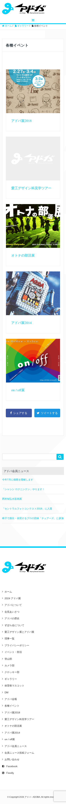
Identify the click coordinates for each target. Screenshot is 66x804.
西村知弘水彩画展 (12, 498)
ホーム (8, 591)
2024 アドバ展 (13, 598)
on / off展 (18, 390)
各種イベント (12, 705)
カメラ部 (9, 665)
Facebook (11, 766)
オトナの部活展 (23, 255)
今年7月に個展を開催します (17, 479)
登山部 (8, 658)
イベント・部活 (13, 652)
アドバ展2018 (21, 120)
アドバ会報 (11, 699)
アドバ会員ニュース (16, 746)
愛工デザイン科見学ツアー (31, 188)
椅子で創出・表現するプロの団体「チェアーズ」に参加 (33, 518)
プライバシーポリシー (17, 645)
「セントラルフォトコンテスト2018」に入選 (27, 508)
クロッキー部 (12, 672)
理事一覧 (9, 638)
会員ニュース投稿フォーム (19, 752)
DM (6, 692)
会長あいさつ (12, 611)
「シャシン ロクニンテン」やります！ (23, 489)
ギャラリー (11, 679)
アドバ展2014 (21, 322)
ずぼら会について (14, 625)
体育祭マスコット (14, 685)
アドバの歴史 (12, 618)
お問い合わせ (12, 759)
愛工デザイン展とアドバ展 (19, 632)
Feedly (10, 772)
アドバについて (13, 605)
